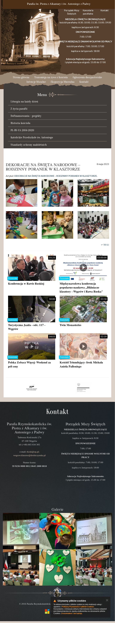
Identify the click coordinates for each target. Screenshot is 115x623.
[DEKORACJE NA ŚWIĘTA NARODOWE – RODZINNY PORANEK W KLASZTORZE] (21, 193)
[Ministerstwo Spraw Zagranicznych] (83, 388)
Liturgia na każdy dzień (24, 101)
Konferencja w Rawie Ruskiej (26, 283)
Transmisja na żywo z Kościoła (51, 77)
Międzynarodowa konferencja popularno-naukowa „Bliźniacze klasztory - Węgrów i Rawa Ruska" (81, 287)
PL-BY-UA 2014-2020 (22, 130)
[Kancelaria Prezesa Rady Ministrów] (32, 388)
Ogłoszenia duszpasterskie (87, 77)
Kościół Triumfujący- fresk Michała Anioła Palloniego (81, 364)
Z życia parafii (19, 108)
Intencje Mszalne (36, 81)
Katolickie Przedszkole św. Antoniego (32, 137)
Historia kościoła (20, 123)
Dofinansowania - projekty (26, 116)
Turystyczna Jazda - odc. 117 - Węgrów (26, 327)
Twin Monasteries (70, 325)
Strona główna (21, 77)
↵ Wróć (105, 244)
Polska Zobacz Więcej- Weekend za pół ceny (29, 364)
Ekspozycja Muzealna (62, 81)
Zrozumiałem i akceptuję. (71, 613)
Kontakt (84, 81)
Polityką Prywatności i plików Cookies (78, 607)
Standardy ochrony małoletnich (29, 144)
